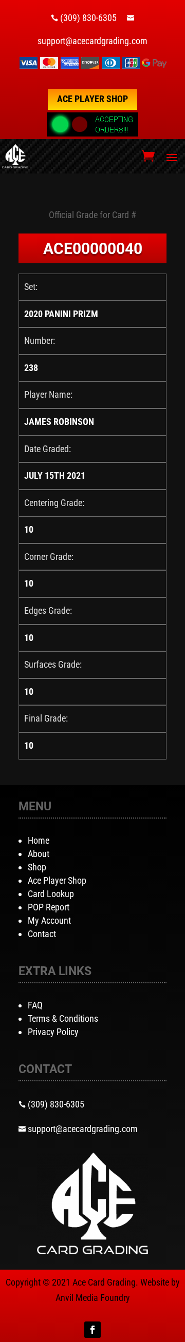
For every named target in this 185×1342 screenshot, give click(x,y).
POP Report (48, 907)
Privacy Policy (53, 1031)
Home (38, 840)
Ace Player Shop (92, 98)
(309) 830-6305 (88, 17)
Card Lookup (51, 893)
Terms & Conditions (63, 1018)
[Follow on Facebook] (92, 1329)
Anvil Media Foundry (92, 1297)
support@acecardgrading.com (92, 40)
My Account (49, 920)
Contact (42, 933)
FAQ (35, 1005)
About (38, 853)
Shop (37, 867)
